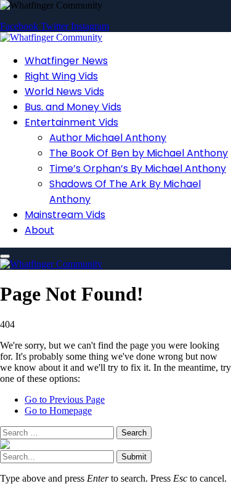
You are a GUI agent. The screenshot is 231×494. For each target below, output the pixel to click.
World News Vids (64, 91)
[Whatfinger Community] (51, 37)
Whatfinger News (66, 61)
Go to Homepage (58, 410)
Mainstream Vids (65, 215)
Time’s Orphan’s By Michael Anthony (137, 168)
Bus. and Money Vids (73, 107)
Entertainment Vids (71, 122)
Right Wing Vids (61, 76)
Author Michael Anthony (107, 138)
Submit (134, 456)
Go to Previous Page (65, 399)
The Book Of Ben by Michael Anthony (138, 153)
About (39, 230)
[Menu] (5, 256)
